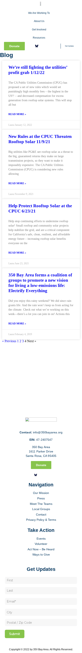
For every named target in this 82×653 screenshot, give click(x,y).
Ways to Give (41, 554)
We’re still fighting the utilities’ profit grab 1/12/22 (37, 70)
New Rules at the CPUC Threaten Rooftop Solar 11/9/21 (40, 139)
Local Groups (41, 509)
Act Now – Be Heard (41, 549)
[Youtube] (54, 46)
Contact (41, 514)
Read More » (17, 114)
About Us (39, 21)
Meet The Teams (41, 503)
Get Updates (69, 46)
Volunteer (41, 543)
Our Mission (41, 493)
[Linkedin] (48, 46)
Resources (39, 37)
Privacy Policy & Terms (41, 519)
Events (41, 538)
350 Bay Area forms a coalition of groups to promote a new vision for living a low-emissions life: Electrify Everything (40, 282)
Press (41, 498)
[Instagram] (42, 46)
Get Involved (39, 29)
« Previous (9, 341)
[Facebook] (30, 46)
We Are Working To (39, 13)
